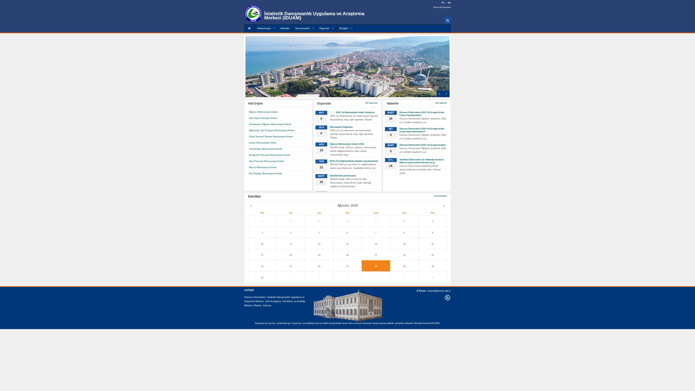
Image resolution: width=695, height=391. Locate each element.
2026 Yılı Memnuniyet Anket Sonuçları (352, 112)
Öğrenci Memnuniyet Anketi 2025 (347, 144)
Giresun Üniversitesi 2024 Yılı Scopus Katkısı (422, 145)
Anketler (285, 28)
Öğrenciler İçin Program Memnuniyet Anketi (271, 130)
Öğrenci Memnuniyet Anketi (263, 112)
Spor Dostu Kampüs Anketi (263, 118)
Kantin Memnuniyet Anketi (262, 142)
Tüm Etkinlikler (440, 196)
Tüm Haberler (441, 103)
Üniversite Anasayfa (442, 7)
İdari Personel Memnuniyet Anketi (266, 161)
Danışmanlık (302, 28)
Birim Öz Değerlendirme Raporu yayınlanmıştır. (354, 161)
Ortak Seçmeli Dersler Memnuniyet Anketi (271, 136)
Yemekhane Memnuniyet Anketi (265, 149)
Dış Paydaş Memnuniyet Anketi (265, 173)
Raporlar (324, 28)
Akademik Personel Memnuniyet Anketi (269, 155)
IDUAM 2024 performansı (343, 176)
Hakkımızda (264, 28)
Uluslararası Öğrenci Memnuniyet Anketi (270, 124)
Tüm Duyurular (371, 103)
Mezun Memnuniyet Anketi (263, 167)
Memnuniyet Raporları (341, 127)
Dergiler (344, 28)
